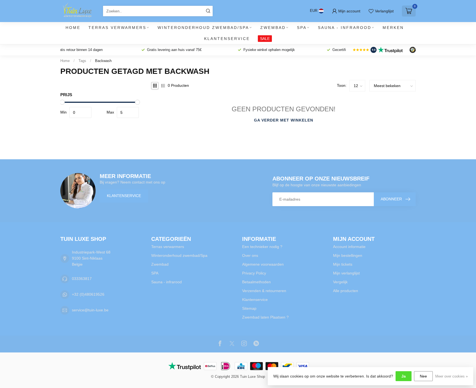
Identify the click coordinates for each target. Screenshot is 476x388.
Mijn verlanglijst (346, 273)
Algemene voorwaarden (263, 264)
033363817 (82, 278)
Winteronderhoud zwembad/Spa (203, 27)
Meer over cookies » (451, 376)
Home (73, 27)
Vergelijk (340, 282)
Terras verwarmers (117, 27)
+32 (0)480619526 (88, 294)
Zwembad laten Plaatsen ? (265, 317)
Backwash (103, 61)
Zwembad (273, 27)
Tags (82, 61)
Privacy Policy (254, 273)
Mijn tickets (342, 264)
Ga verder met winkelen (283, 120)
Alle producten (345, 291)
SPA (302, 27)
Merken (393, 27)
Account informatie (349, 246)
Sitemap (249, 308)
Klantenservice (227, 38)
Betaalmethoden (256, 282)
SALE (265, 38)
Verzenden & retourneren (264, 291)
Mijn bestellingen (347, 255)
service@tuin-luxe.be (90, 310)
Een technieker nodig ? (262, 246)
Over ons (250, 255)
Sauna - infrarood (344, 27)
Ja (403, 376)
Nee (423, 376)
